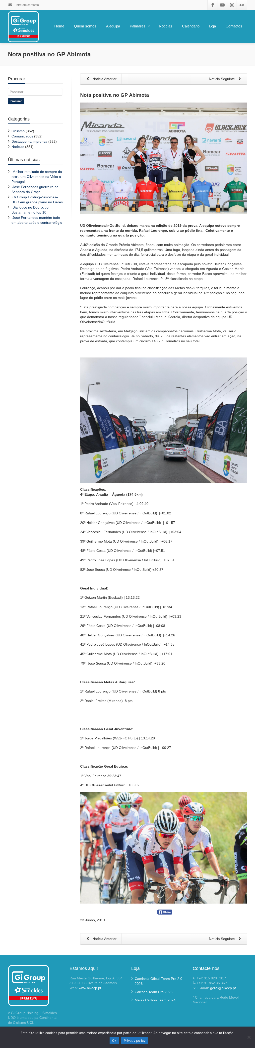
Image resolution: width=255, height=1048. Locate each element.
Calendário (190, 26)
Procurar (16, 101)
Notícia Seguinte (222, 79)
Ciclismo (18, 131)
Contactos (234, 26)
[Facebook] (213, 5)
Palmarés (137, 26)
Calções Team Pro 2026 (154, 992)
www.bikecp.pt (90, 988)
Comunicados (22, 136)
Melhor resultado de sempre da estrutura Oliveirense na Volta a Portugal (36, 177)
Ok (114, 1041)
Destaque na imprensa (29, 141)
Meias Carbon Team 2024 (155, 1000)
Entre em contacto (26, 5)
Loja (212, 26)
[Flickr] (242, 5)
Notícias (165, 26)
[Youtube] (222, 5)
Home (59, 26)
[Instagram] (232, 5)
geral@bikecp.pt (223, 988)
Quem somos (85, 26)
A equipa (113, 26)
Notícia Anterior (104, 79)
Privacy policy (135, 1041)
